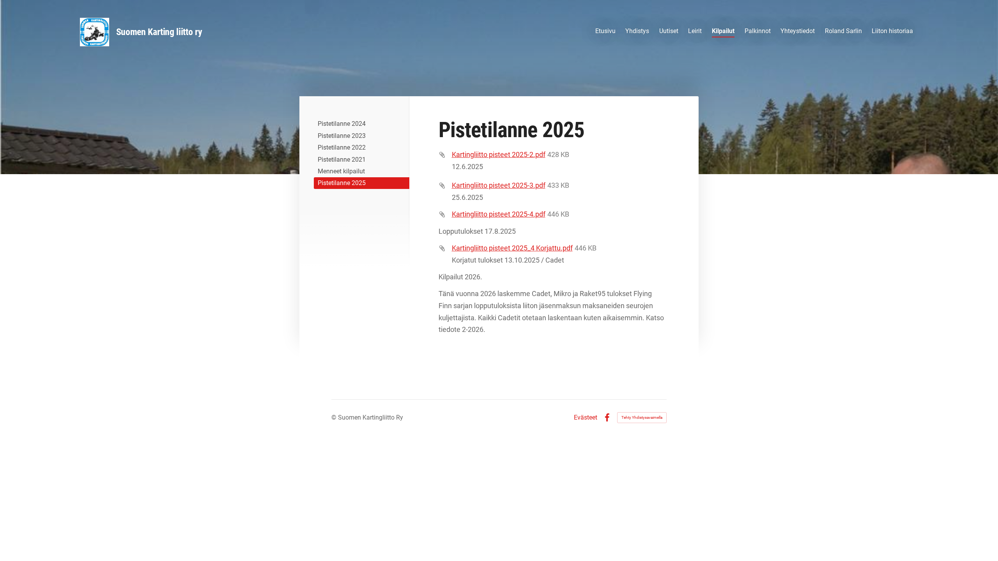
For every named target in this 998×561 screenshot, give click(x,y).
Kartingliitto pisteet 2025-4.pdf (498, 214)
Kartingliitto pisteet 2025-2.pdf (498, 154)
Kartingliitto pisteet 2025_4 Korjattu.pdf (512, 248)
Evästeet (585, 418)
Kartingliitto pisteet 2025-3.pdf (498, 185)
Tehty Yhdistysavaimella (641, 417)
